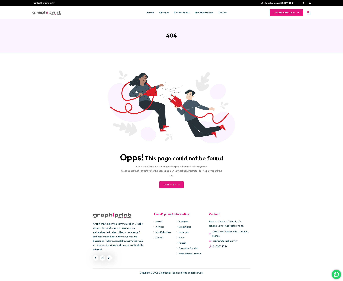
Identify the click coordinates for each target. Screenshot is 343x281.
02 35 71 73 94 (287, 3)
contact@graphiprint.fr (225, 240)
